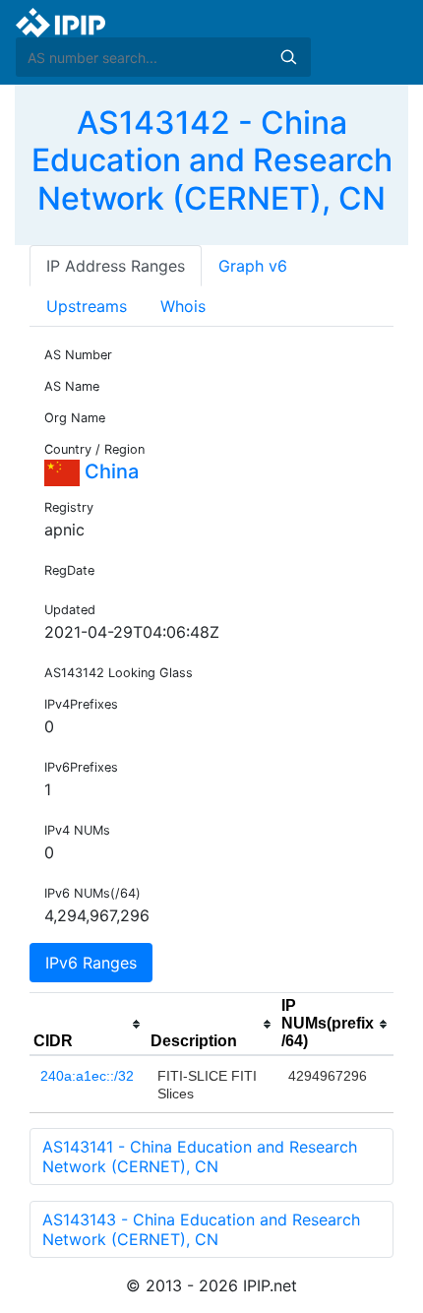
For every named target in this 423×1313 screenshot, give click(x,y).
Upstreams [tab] (86, 306)
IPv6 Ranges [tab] (91, 962)
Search (288, 57)
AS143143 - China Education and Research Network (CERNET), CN (201, 1229)
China (109, 471)
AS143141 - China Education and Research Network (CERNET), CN (199, 1156)
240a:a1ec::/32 (87, 1076)
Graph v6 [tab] (252, 266)
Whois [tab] (183, 306)
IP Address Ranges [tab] (115, 266)
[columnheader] (88, 1024)
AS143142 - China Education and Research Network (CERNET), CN (212, 160)
